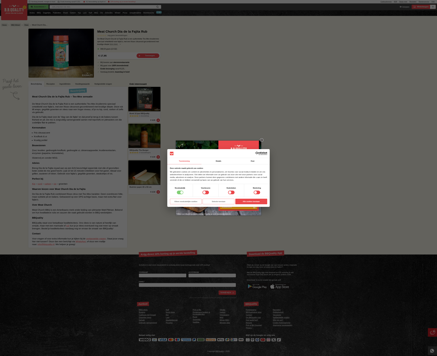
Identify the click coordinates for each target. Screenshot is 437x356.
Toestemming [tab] (184, 161)
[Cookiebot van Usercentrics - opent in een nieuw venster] (257, 153)
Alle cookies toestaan (251, 201)
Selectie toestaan (218, 201)
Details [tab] (218, 161)
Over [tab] (253, 161)
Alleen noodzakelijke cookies (185, 201)
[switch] (205, 192)
